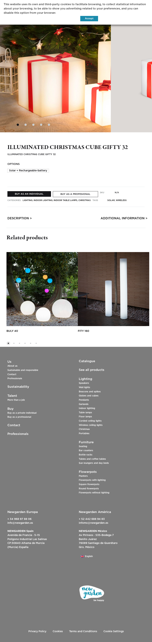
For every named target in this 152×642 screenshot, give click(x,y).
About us (12, 366)
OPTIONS (13, 164)
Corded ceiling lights (90, 421)
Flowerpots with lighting (92, 480)
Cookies (58, 631)
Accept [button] (89, 18)
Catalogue (87, 361)
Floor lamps (85, 416)
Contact (11, 374)
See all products (91, 369)
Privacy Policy (37, 631)
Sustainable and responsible (22, 370)
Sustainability (18, 386)
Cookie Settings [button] (113, 631)
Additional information (123, 218)
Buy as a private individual (22, 413)
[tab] (18, 219)
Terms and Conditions (83, 631)
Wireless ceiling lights (91, 425)
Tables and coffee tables (92, 459)
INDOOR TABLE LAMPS (65, 200)
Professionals (14, 378)
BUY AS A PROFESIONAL (75, 194)
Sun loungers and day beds (94, 463)
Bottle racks (85, 455)
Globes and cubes (88, 396)
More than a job (16, 400)
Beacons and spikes (90, 391)
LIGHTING (27, 200)
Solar (111, 200)
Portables (84, 433)
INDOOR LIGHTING (43, 200)
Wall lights (84, 387)
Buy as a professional (19, 417)
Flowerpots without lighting (94, 493)
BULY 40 (12, 331)
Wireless (121, 200)
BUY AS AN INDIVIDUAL (29, 194)
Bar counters (86, 450)
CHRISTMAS (84, 200)
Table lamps (85, 412)
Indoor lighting (87, 408)
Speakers (84, 383)
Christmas (84, 429)
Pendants (84, 400)
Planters (83, 476)
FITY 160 (83, 331)
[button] (28, 170)
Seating (83, 446)
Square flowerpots (89, 484)
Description (18, 218)
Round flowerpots (89, 488)
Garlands (83, 404)
